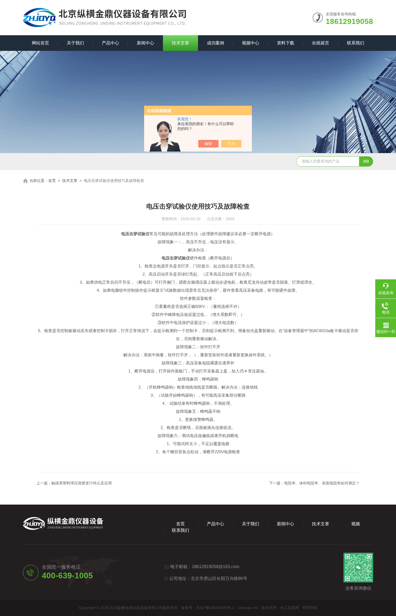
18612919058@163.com (215, 566)
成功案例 (215, 43)
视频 (355, 524)
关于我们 (75, 43)
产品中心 (110, 43)
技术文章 (180, 43)
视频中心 (250, 43)
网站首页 (40, 43)
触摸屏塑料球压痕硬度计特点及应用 (81, 483)
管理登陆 (309, 608)
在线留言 (320, 43)
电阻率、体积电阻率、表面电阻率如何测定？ (322, 483)
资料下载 (285, 43)
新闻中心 (145, 43)
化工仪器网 (289, 608)
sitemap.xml (248, 608)
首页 (52, 180)
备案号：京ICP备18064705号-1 (207, 608)
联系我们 (355, 43)
